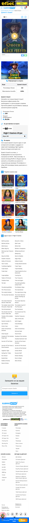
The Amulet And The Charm (20, 312)
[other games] (8, 180)
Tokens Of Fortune (6, 278)
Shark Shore (18, 333)
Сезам (3, 474)
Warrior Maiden (19, 256)
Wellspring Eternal (20, 251)
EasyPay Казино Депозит (22, 468)
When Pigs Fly (5, 248)
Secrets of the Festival (20, 348)
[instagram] (12, 514)
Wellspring (17, 253)
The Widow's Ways (19, 287)
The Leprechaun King (20, 292)
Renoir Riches (5, 363)
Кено (17, 451)
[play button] (15, 36)
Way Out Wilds (5, 256)
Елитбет (4, 469)
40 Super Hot (5, 438)
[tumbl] (25, 514)
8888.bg (4, 472)
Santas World (18, 350)
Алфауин (4, 477)
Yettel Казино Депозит (21, 492)
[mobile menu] (3, 7)
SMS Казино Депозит (21, 499)
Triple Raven (5, 268)
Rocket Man (5, 358)
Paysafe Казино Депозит (22, 471)
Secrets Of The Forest (20, 345)
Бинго (17, 438)
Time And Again (19, 280)
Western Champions (20, 248)
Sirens (16, 326)
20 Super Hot (5, 435)
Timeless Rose (5, 280)
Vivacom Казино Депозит (22, 466)
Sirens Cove (5, 326)
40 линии (4, 433)
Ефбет (3, 462)
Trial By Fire (18, 275)
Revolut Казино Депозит (22, 485)
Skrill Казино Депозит (21, 474)
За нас (3, 505)
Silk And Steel (18, 331)
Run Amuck (4, 355)
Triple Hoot (4, 271)
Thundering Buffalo (7, 287)
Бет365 (4, 467)
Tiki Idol (4, 283)
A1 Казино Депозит (20, 459)
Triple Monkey (18, 268)
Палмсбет (4, 459)
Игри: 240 (6, 136)
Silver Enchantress (20, 328)
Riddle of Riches (6, 360)
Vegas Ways (18, 258)
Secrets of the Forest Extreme (20, 342)
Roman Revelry (19, 355)
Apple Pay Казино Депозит (20, 462)
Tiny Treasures (19, 278)
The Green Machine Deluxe (20, 301)
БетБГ (3, 480)
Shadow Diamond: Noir (21, 338)
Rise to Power (18, 358)
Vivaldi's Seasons (6, 258)
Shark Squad (5, 333)
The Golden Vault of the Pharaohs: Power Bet (8, 306)
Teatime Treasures (20, 316)
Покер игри (18, 446)
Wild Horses (5, 246)
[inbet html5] (14, 3)
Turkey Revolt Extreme (20, 263)
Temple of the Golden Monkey (7, 317)
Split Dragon (18, 321)
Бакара (17, 435)
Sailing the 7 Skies (6, 353)
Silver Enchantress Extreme (6, 329)
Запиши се (14, 393)
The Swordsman (19, 290)
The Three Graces (6, 290)
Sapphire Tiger (5, 350)
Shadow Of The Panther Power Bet (8, 337)
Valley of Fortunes (6, 261)
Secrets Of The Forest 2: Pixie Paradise (8, 346)
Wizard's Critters (19, 241)
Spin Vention (5, 323)
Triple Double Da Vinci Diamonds (20, 272)
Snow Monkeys (19, 323)
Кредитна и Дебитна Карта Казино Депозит (21, 477)
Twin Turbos (5, 263)
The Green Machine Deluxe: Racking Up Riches (20, 296)
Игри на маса (19, 443)
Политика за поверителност (5, 507)
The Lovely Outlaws (7, 292)
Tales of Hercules (19, 318)
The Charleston (19, 309)
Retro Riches (18, 360)
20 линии (4, 430)
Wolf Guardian (5, 241)
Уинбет (3, 464)
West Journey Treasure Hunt (7, 251)
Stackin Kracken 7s (6, 321)
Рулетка (18, 430)
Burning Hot (5, 443)
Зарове (17, 448)
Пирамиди (18, 440)
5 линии (4, 428)
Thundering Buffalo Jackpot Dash (20, 283)
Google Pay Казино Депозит (20, 488)
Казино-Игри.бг (4, 10)
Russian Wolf (18, 353)
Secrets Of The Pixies (7, 341)
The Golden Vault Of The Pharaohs (20, 306)
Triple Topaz (18, 266)
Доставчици (18, 457)
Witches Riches (5, 243)
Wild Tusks (17, 243)
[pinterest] (16, 514)
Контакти (17, 507)
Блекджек (18, 433)
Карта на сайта (5, 510)
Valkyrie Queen (19, 261)
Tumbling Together (6, 266)
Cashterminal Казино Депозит (21, 495)
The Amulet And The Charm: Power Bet (7, 312)
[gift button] (25, 8)
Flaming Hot (5, 440)
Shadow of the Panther (21, 336)
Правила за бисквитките (18, 504)
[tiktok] (21, 514)
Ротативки (11, 10)
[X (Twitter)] (8, 514)
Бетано (4, 457)
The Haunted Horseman (8, 295)
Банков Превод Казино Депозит (21, 481)
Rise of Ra (4, 446)
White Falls (18, 246)
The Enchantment (6, 309)
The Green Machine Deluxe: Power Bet (7, 301)
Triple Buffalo (5, 275)
